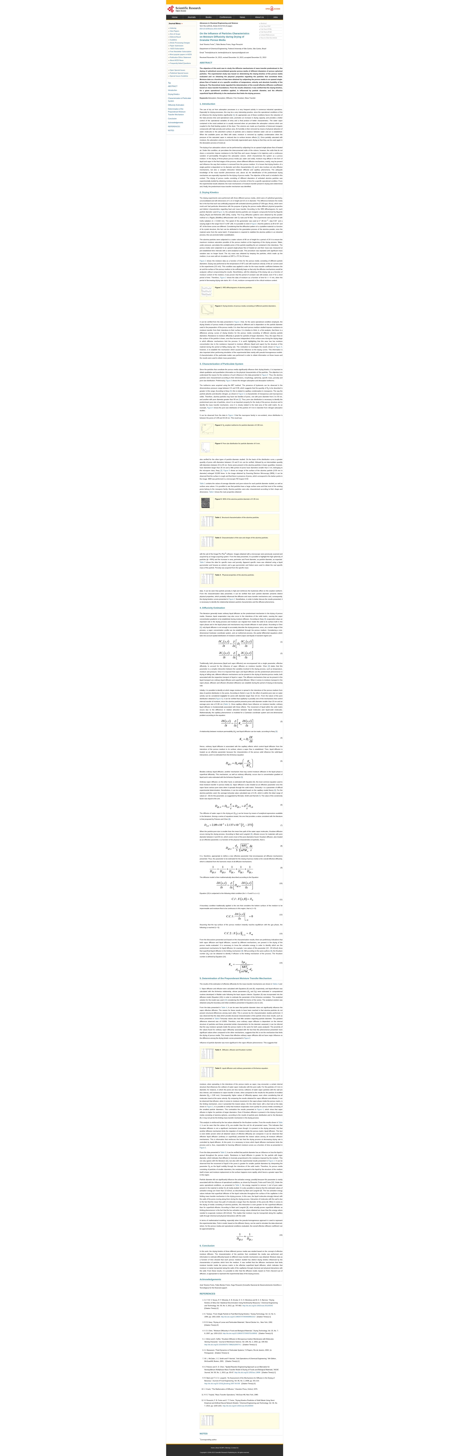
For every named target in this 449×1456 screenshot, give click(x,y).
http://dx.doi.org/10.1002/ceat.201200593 (238, 1406)
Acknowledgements (175, 122)
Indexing (172, 28)
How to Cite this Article (268, 38)
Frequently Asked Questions (179, 63)
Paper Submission (175, 46)
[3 (230, 391)
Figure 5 (226, 470)
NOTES (171, 130)
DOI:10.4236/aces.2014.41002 (211, 29)
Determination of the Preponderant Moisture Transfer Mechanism (176, 112)
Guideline (172, 40)
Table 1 (202, 483)
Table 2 (211, 492)
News (242, 17)
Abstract (263, 23)
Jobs (275, 17)
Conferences (226, 17)
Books (209, 17)
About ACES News (175, 60)
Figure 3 (279, 347)
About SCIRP (220, 1448)
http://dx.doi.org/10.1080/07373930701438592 (240, 1333)
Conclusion (172, 119)
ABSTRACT (172, 86)
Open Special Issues (176, 70)
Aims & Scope (174, 34)
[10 (225, 1000)
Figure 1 (220, 212)
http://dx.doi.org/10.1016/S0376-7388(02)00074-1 (222, 1344)
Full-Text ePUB (265, 32)
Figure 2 (203, 261)
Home (174, 17)
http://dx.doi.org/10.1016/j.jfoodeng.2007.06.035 (222, 1383)
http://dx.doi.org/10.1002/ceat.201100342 (257, 1306)
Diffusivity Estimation (176, 105)
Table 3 (202, 562)
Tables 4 (276, 984)
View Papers (173, 31)
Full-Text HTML (265, 29)
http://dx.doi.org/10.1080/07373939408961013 (238, 1317)
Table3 (217, 1018)
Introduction (172, 90)
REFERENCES (174, 126)
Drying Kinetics (174, 94)
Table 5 (223, 1152)
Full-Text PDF (265, 26)
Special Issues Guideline (178, 76)
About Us (259, 17)
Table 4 (224, 1007)
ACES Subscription (176, 49)
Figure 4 (210, 408)
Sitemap (227, 1448)
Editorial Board (174, 37)
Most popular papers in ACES (180, 54)
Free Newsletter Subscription (179, 51)
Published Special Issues (178, 73)
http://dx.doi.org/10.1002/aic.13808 (247, 1372)
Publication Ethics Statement (179, 57)
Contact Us (234, 1448)
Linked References (266, 35)
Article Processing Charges (179, 43)
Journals (192, 17)
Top (169, 83)
